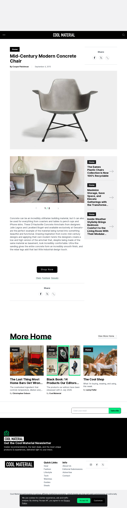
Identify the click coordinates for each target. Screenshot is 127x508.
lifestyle (48, 472)
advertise (67, 472)
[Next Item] (58, 208)
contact (66, 475)
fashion (47, 469)
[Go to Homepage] (64, 35)
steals (47, 485)
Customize (98, 500)
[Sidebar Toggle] (4, 35)
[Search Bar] (123, 34)
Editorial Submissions (72, 469)
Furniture (46, 278)
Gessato (54, 278)
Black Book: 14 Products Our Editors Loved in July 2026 (62, 383)
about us (67, 466)
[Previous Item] (36, 208)
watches (48, 479)
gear (46, 466)
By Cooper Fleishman (19, 67)
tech (46, 475)
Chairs (38, 278)
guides (47, 482)
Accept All (84, 500)
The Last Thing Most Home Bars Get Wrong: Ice (26, 383)
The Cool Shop (93, 379)
